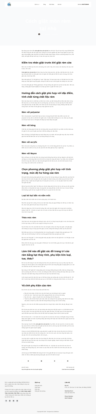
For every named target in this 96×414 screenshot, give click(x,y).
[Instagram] (13, 401)
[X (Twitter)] (41, 361)
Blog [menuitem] (44, 4)
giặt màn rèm (55, 34)
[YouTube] (17, 401)
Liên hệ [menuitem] (59, 4)
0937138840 (85, 4)
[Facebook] (28, 361)
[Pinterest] (54, 361)
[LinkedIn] (67, 361)
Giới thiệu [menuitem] (51, 4)
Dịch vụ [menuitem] (37, 4)
